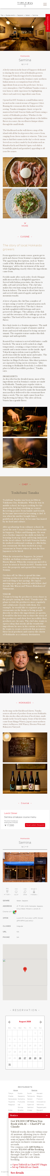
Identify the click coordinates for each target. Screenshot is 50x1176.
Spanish (30, 1105)
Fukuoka (21, 1102)
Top (2, 15)
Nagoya (11, 1105)
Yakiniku (40, 1105)
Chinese (30, 1102)
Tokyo (10, 1093)
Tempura (31, 1096)
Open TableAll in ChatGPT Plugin (29, 1164)
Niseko (20, 1110)
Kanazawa (12, 1099)
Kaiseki (40, 1093)
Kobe (10, 1110)
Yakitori (30, 1107)
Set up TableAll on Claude (25, 1167)
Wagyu (39, 1096)
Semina (35, 15)
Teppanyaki (41, 1107)
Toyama (11, 1102)
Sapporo (20, 15)
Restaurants (10, 15)
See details (17, 1172)
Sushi (29, 1093)
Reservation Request (35, 825)
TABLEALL (25, 4)
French (40, 1099)
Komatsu (21, 1099)
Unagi (29, 1110)
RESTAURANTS (25, 1087)
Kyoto (20, 1093)
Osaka (10, 1096)
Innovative (41, 1102)
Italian (28, 15)
